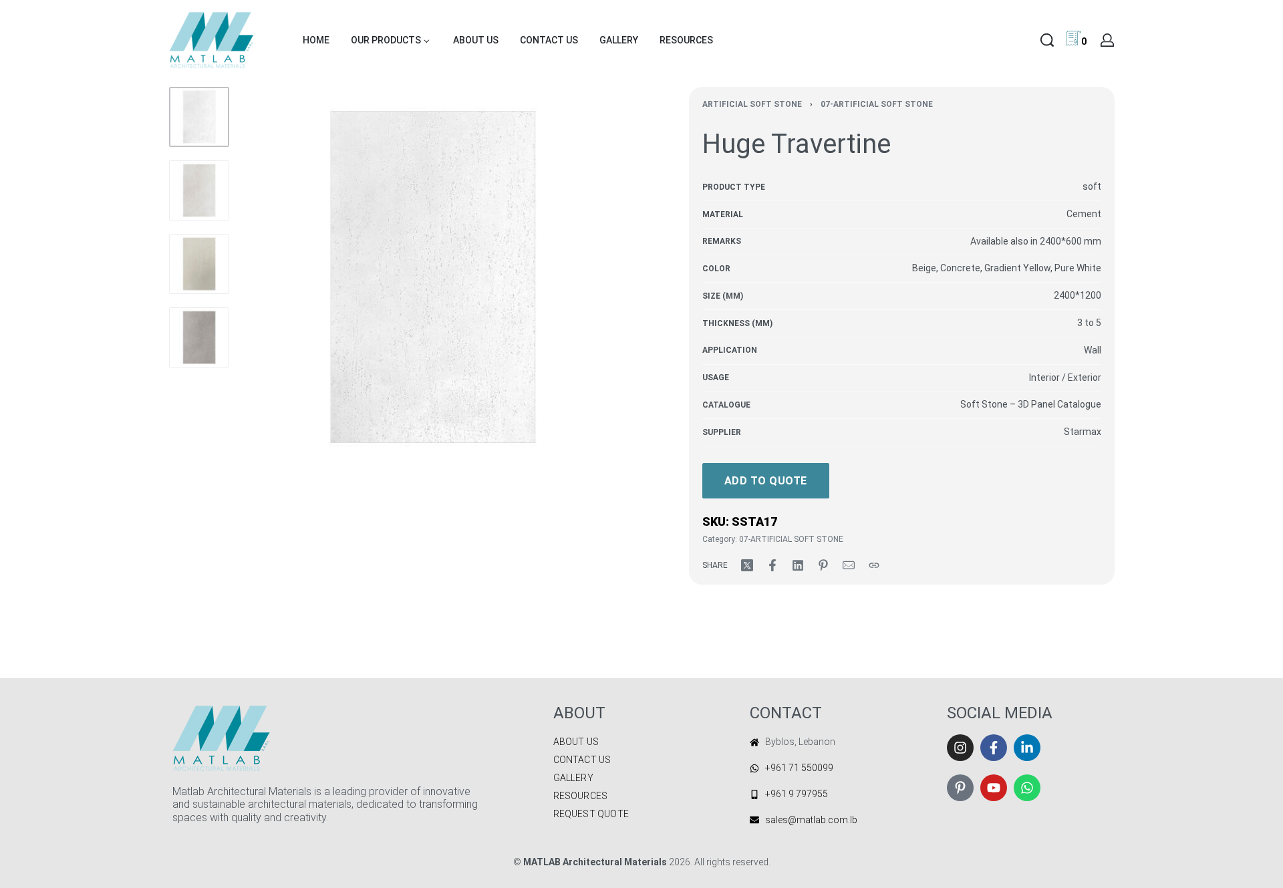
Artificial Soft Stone (752, 104)
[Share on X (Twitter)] (747, 565)
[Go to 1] (199, 117)
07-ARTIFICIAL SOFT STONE (877, 104)
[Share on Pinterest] (823, 565)
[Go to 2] (199, 190)
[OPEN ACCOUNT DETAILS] (1107, 40)
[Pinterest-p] (960, 787)
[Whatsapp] (1027, 787)
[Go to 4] (199, 337)
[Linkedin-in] (1027, 747)
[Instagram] (960, 747)
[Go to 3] (199, 264)
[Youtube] (993, 787)
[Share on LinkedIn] (798, 565)
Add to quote (765, 480)
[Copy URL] (874, 565)
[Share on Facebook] (772, 565)
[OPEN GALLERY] (433, 277)
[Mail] (849, 565)
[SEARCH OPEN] (1047, 40)
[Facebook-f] (993, 747)
